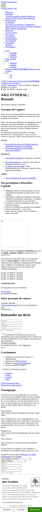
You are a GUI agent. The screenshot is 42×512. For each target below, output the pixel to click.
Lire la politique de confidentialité (12, 502)
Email (7, 379)
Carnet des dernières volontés (15, 16)
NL (11, 77)
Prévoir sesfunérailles (9, 13)
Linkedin (13, 55)
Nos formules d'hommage (14, 158)
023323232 (23, 361)
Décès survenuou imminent (10, 21)
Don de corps (22, 18)
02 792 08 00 (6, 291)
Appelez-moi (11, 305)
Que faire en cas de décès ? (15, 24)
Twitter (7, 375)
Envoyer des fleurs (12, 383)
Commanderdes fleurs (9, 44)
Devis (13, 47)
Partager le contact (19, 369)
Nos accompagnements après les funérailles (20, 178)
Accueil (3, 85)
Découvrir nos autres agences (11, 385)
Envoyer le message (8, 343)
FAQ (7, 61)
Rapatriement (21, 28)
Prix (15, 26)
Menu (3, 6)
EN (11, 75)
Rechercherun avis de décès (11, 32)
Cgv (2, 348)
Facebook (13, 57)
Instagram (13, 53)
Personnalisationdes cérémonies (11, 40)
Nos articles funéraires (25, 26)
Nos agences (12, 85)
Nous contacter (10, 59)
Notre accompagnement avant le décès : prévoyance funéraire (19, 149)
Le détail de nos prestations (15, 166)
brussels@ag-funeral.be (22, 363)
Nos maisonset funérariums (10, 36)
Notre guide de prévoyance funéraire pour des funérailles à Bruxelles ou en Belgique (21, 145)
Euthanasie (31, 18)
